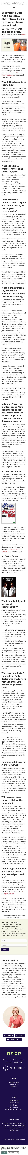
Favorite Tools (14, 1084)
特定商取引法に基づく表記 (14, 1109)
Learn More (11, 1152)
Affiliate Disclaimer (14, 1107)
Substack (14, 1086)
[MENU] (14, 7)
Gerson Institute (14, 73)
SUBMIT (5, 949)
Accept (4, 1152)
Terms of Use (14, 1101)
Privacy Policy (14, 1103)
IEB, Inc (12, 1139)
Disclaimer (14, 1105)
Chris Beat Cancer (7, 75)
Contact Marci (14, 1082)
